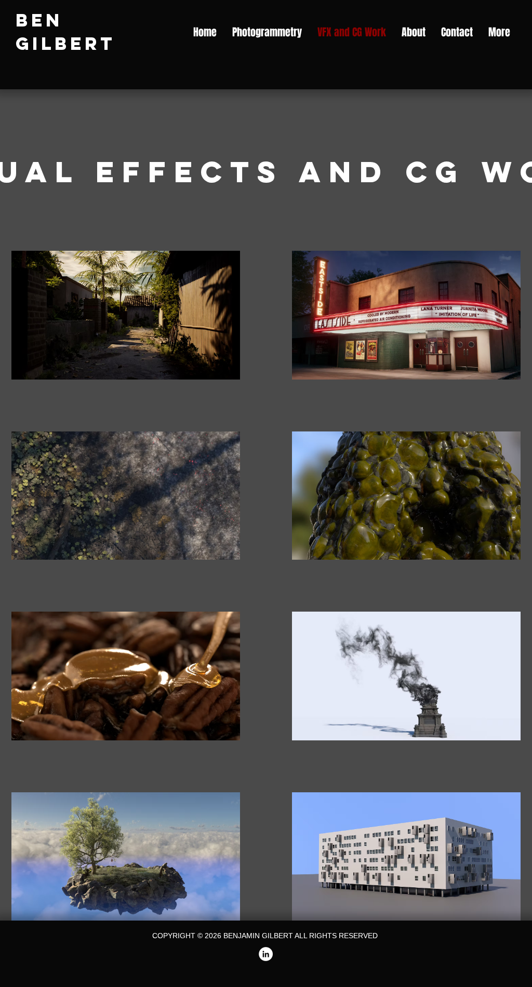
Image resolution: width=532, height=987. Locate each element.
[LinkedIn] (266, 954)
